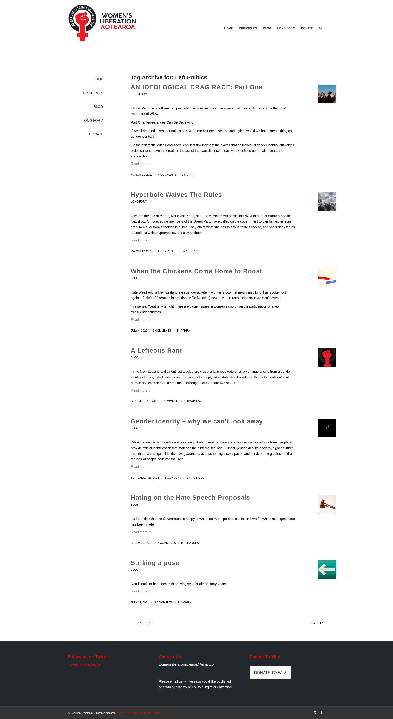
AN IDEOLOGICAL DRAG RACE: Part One (196, 87)
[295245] (327, 428)
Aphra (190, 174)
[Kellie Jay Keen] (327, 201)
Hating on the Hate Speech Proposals (190, 497)
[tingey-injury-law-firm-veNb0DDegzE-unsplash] (327, 504)
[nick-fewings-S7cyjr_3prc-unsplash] (327, 569)
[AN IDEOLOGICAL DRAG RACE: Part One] (327, 94)
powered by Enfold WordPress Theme (139, 712)
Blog (134, 278)
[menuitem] (228, 28)
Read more (139, 164)
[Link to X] (314, 712)
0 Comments (167, 174)
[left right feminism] (327, 278)
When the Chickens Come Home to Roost (196, 271)
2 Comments (163, 602)
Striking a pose (155, 563)
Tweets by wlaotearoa (84, 664)
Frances (197, 477)
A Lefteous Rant (156, 350)
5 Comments (167, 542)
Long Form (139, 94)
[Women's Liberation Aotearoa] (102, 28)
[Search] (320, 28)
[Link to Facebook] (321, 712)
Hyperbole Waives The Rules (176, 194)
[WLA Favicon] (327, 357)
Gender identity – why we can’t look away (197, 421)
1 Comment (173, 477)
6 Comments (167, 251)
